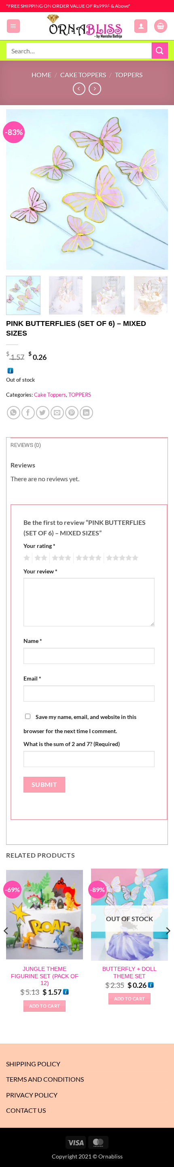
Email (32, 678)
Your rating (39, 545)
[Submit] (160, 50)
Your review (40, 571)
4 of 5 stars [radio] (87, 558)
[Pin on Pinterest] (72, 412)
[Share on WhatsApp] (13, 412)
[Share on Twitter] (42, 412)
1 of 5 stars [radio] (25, 558)
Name (32, 640)
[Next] (154, 189)
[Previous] (19, 189)
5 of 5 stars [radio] (121, 558)
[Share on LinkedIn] (86, 412)
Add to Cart (44, 1005)
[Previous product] (95, 88)
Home (41, 74)
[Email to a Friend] (57, 412)
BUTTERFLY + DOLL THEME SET (129, 972)
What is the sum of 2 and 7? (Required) (71, 743)
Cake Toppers (83, 74)
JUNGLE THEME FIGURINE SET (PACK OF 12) (45, 976)
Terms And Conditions (45, 1079)
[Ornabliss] (87, 26)
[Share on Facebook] (28, 412)
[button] (13, 26)
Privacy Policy (31, 1095)
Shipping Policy (33, 1064)
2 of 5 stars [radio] (39, 558)
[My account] (140, 26)
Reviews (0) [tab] (26, 445)
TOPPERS (128, 74)
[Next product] (79, 88)
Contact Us (26, 1110)
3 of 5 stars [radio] (60, 558)
